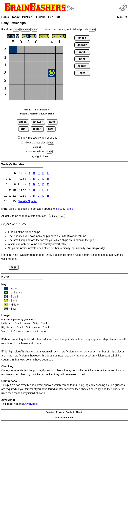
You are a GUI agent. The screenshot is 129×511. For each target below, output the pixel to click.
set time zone (57, 216)
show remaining (35, 151)
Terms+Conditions (63, 417)
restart (37, 128)
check (23, 121)
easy (16, 29)
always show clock (36, 142)
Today (15, 17)
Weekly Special (27, 201)
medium (25, 29)
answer (37, 121)
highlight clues (39, 156)
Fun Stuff (54, 17)
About (79, 412)
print (23, 128)
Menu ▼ (122, 17)
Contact (70, 412)
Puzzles (27, 17)
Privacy (60, 412)
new (50, 128)
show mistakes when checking (39, 137)
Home (5, 17)
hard (34, 29)
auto (52, 121)
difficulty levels (64, 208)
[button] (13, 49)
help (13, 267)
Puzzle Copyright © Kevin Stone (37, 113)
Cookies (50, 412)
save (92, 29)
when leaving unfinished (69, 29)
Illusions (40, 17)
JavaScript (30, 403)
